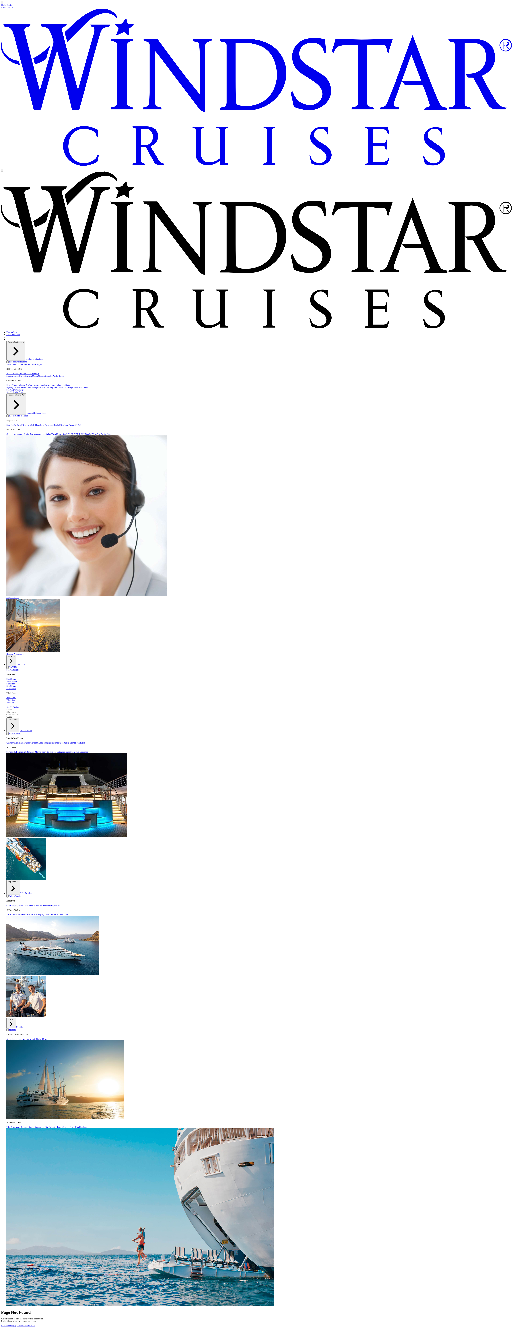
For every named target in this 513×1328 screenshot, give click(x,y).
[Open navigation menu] (2, 2)
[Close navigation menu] (2, 170)
